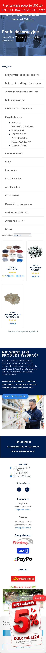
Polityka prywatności (23, 506)
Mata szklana (19, 145)
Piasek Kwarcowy (21, 141)
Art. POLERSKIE (19, 138)
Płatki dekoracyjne (22, 126)
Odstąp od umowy (23, 527)
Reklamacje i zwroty (23, 524)
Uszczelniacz (19, 134)
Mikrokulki (18, 130)
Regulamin (23, 503)
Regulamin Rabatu (23, 509)
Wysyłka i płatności (23, 521)
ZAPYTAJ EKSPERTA (15, 396)
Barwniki (16, 122)
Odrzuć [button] (29, 19)
